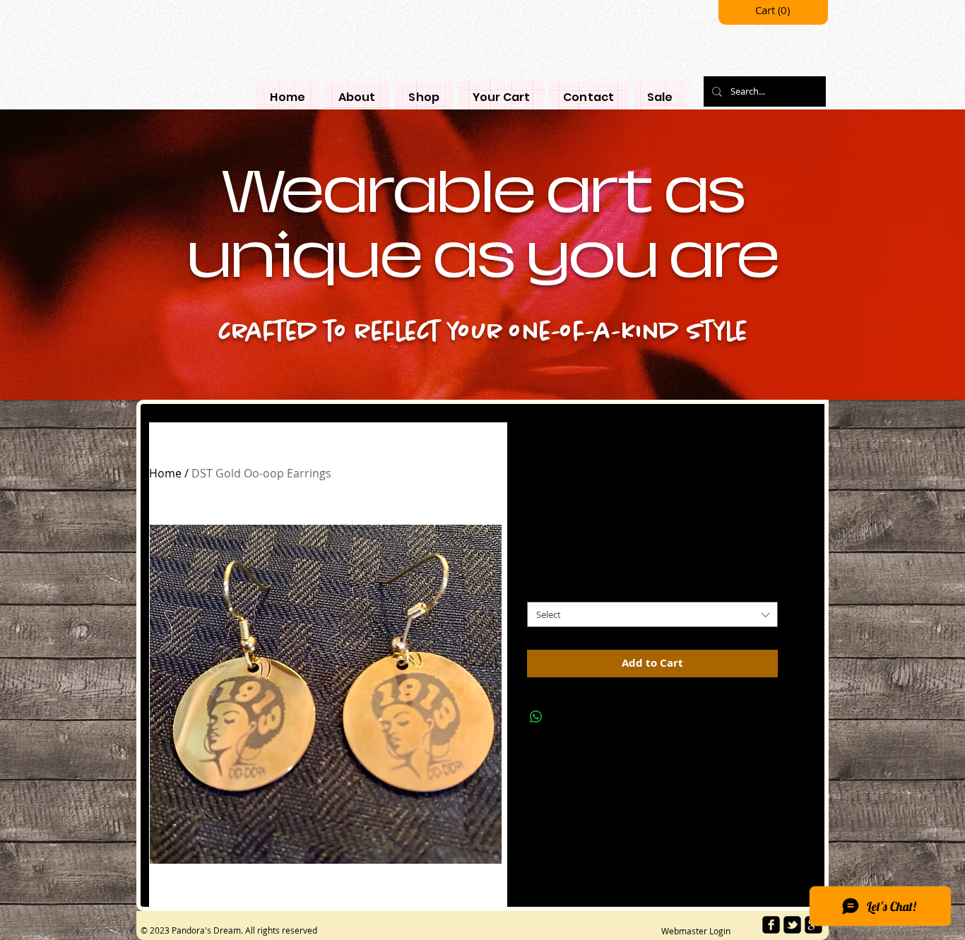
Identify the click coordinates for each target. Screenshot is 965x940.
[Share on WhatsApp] (536, 716)
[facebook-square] (771, 925)
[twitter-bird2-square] (792, 925)
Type (541, 589)
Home (165, 473)
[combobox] (652, 614)
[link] (773, 11)
